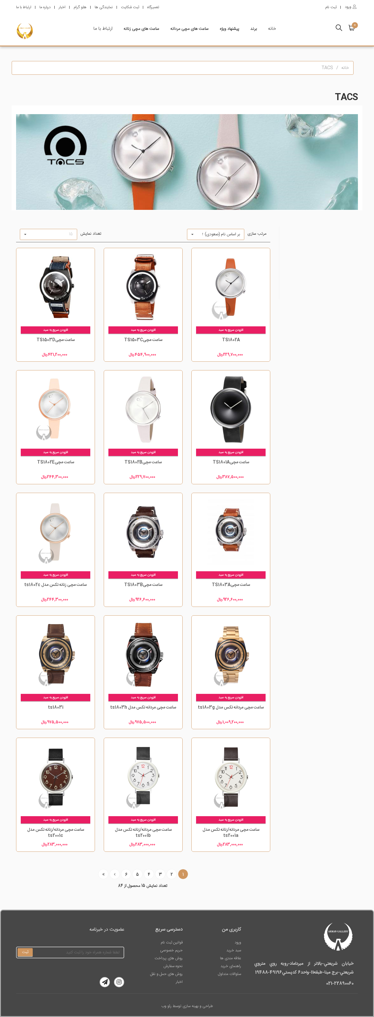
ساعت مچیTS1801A (231, 462)
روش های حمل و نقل (166, 974)
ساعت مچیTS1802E (55, 462)
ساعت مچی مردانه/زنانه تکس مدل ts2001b (143, 832)
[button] (353, 27)
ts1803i (55, 707)
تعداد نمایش (90, 233)
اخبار (62, 7)
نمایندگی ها (104, 7)
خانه (272, 29)
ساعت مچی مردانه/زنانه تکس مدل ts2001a (230, 832)
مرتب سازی (256, 233)
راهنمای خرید (231, 966)
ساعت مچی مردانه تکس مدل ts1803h (143, 707)
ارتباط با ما (23, 7)
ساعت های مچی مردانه (189, 28)
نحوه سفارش (173, 966)
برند (253, 28)
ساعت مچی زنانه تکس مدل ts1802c (55, 584)
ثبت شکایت (130, 7)
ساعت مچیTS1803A (231, 584)
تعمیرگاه (153, 7)
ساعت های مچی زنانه (141, 28)
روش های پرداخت (169, 958)
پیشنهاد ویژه (229, 28)
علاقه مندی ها (230, 958)
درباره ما (45, 7)
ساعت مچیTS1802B (143, 462)
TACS (327, 68)
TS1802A (231, 340)
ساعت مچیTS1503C (143, 340)
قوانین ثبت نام (172, 942)
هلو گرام (80, 7)
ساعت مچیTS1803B (143, 584)
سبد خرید (233, 950)
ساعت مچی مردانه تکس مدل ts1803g (231, 707)
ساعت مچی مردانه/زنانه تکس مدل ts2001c (55, 832)
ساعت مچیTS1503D (56, 340)
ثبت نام (331, 7)
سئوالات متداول (229, 974)
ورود (238, 942)
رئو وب (166, 1006)
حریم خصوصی (171, 950)
